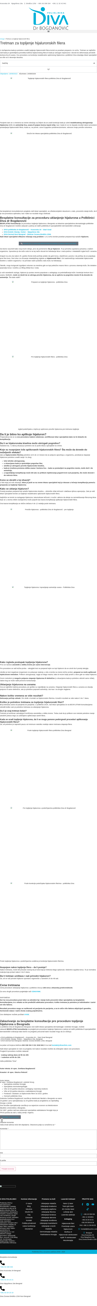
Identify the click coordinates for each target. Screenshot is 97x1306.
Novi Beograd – (20, 234)
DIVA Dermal (9, 234)
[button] (48, 31)
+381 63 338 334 (6, 1267)
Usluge (2, 39)
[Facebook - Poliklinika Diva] (82, 1204)
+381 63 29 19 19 (6, 1293)
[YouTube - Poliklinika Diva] (93, 1204)
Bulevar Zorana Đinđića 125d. (39, 234)
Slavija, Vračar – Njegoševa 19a (27, 232)
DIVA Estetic (9, 232)
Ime (1, 1153)
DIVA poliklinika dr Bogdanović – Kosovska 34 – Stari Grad (27, 230)
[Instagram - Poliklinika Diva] (87, 1204)
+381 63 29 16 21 (6, 1280)
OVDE (26, 1014)
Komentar (4, 1128)
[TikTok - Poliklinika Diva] (87, 1209)
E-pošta (3, 1160)
